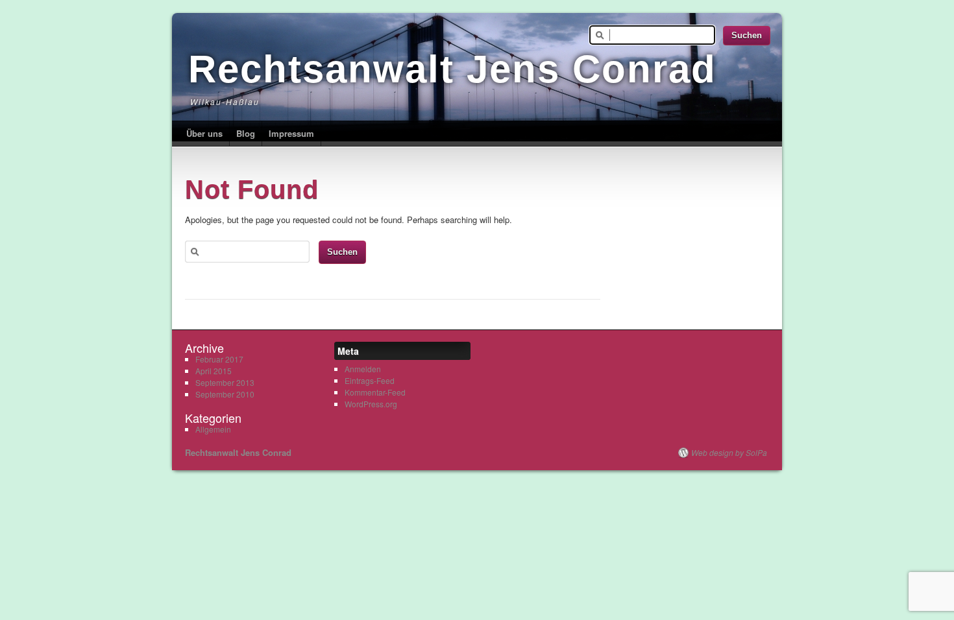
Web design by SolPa (729, 452)
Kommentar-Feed (375, 392)
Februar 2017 (219, 358)
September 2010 (224, 393)
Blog (245, 133)
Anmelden (363, 368)
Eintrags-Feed (370, 380)
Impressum (291, 133)
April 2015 (213, 370)
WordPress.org (371, 403)
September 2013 (224, 382)
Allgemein (213, 429)
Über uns (204, 133)
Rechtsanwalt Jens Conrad (452, 69)
